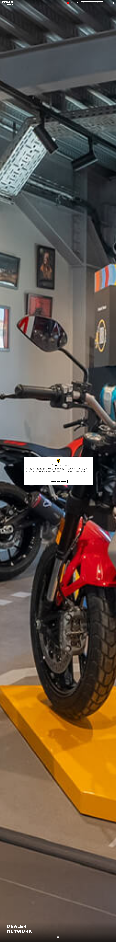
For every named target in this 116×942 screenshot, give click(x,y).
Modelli (37, 2)
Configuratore (26, 2)
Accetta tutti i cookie (58, 481)
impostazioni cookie (60, 473)
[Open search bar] (77, 3)
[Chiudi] (91, 459)
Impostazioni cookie (58, 476)
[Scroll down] (58, 937)
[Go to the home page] (7, 3)
